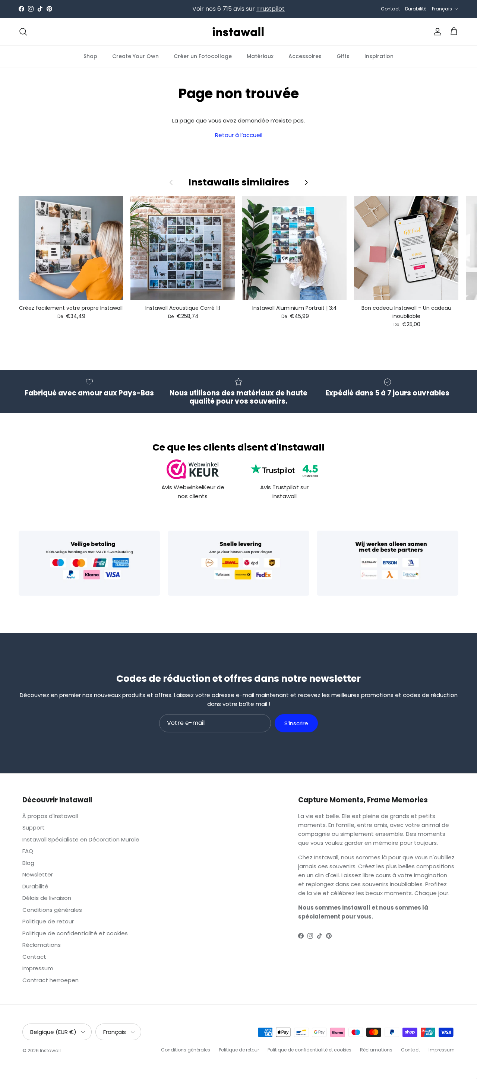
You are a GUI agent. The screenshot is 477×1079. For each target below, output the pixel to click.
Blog (28, 863)
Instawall (50, 1050)
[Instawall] (238, 31)
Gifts (343, 56)
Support (33, 827)
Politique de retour (48, 921)
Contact (390, 9)
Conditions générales (52, 910)
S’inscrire (296, 723)
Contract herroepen (50, 980)
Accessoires (305, 56)
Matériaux (260, 56)
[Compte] (436, 31)
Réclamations (41, 945)
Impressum (37, 968)
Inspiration (379, 56)
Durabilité (415, 9)
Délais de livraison (46, 898)
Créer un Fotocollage (203, 56)
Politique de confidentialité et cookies (75, 933)
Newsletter (37, 874)
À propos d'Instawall (50, 816)
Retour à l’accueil (238, 135)
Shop (90, 56)
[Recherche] (23, 31)
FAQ (27, 851)
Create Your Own (135, 56)
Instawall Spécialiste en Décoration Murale (80, 839)
